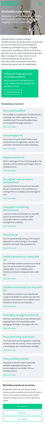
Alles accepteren (22, 406)
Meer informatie (9, 127)
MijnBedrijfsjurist (13, 92)
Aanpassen (22, 413)
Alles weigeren (22, 419)
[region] (22, 402)
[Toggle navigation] (40, 3)
